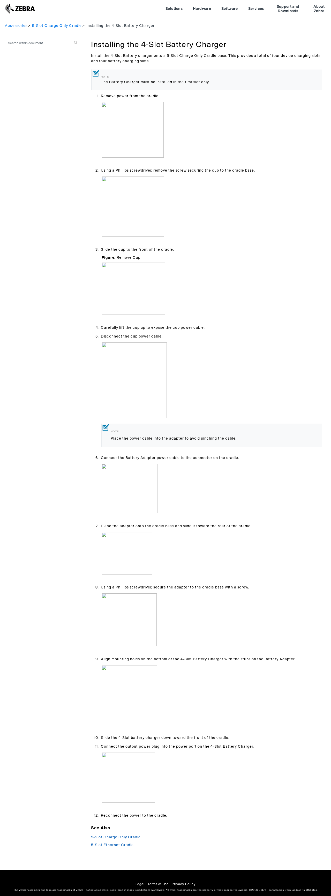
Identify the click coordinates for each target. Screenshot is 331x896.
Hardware (202, 9)
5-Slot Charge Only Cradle (57, 26)
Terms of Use (158, 884)
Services (256, 9)
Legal (140, 884)
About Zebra (319, 9)
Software (229, 9)
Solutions (174, 9)
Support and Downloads (288, 9)
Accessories (16, 26)
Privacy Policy (183, 884)
